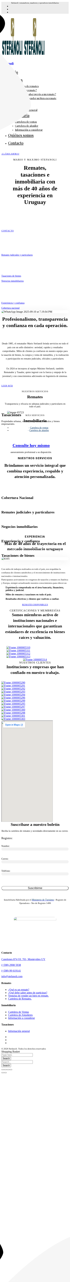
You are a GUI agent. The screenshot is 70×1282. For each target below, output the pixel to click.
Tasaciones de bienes (11, 276)
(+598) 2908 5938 (11, 965)
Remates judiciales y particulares (17, 255)
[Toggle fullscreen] (8, 1069)
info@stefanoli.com (11, 976)
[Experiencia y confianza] (6, 293)
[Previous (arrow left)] (2, 1072)
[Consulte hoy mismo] (31, 436)
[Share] (5, 1069)
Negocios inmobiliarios (12, 281)
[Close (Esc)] (2, 1069)
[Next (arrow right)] (5, 1072)
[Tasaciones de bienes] (6, 266)
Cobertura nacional (10, 308)
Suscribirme (35, 888)
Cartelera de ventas (39, 427)
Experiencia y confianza (12, 303)
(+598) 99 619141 (11, 970)
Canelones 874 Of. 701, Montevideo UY (23, 959)
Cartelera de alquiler (39, 430)
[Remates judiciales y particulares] (8, 245)
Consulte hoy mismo (31, 445)
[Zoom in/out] (11, 1069)
